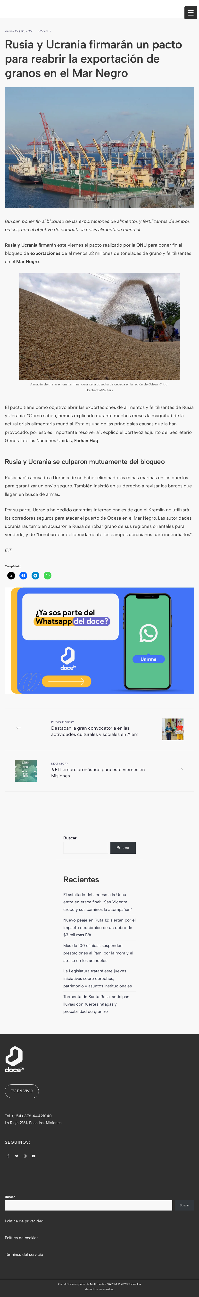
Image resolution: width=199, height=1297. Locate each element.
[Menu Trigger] (190, 12)
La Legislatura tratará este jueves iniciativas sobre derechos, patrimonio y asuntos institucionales (98, 978)
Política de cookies (21, 1237)
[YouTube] (33, 1156)
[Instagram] (25, 1156)
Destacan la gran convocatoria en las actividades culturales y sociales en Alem (94, 729)
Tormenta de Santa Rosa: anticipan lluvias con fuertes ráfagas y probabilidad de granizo (96, 1004)
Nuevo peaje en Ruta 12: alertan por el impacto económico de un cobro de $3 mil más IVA (99, 928)
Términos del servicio (24, 1254)
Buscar (70, 838)
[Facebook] (8, 1156)
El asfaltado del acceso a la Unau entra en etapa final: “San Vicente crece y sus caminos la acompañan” (97, 902)
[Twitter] (16, 1156)
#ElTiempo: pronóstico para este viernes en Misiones (98, 770)
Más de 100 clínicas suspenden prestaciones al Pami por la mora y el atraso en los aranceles (98, 953)
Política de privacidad (24, 1221)
